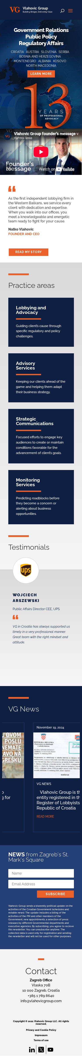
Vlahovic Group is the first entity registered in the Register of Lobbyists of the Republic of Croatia (48, 800)
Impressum (41, 1035)
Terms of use (41, 1040)
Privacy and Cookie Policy (41, 1030)
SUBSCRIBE (55, 894)
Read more (28, 816)
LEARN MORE (41, 74)
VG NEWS (27, 784)
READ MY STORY (28, 252)
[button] (24, 619)
